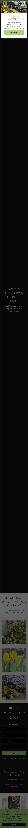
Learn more (14, 32)
